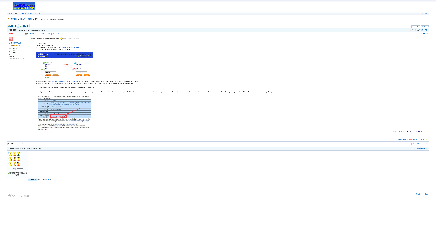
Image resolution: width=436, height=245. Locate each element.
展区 (34, 13)
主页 (59, 34)
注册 (27, 13)
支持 (399, 139)
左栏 (423, 13)
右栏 (426, 13)
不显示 (45, 179)
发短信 (19, 43)
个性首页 (33, 34)
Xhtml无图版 (416, 194)
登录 (23, 13)
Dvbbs (38, 194)
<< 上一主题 (416, 26)
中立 (404, 139)
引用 (420, 139)
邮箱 (54, 34)
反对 (408, 139)
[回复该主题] (24, 26)
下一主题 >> (425, 26)
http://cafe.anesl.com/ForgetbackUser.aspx (65, 81)
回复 (424, 139)
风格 (30, 13)
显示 (51, 179)
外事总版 (22, 19)
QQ (39, 34)
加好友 (13, 43)
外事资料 (29, 19)
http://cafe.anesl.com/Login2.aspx (68, 47)
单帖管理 (415, 139)
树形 (422, 30)
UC (64, 34)
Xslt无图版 (425, 194)
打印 (426, 30)
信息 (43, 34)
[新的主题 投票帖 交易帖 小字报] (12, 26)
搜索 (39, 13)
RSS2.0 (408, 194)
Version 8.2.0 (44, 194)
